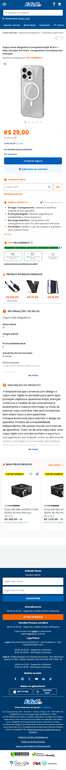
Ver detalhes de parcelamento (18, 149)
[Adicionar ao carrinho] (37, 474)
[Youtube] (36, 679)
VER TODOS (54, 465)
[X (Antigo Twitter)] (29, 679)
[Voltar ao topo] (33, 701)
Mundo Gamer (12, 25)
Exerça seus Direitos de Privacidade (33, 746)
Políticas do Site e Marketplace (33, 737)
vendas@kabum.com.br (33, 634)
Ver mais (8, 234)
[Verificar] (20, 754)
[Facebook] (15, 679)
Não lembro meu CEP (13, 194)
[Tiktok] (51, 679)
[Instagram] (22, 679)
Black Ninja (30, 25)
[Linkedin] (43, 679)
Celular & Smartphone (29, 33)
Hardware (44, 25)
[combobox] (33, 13)
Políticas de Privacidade (33, 742)
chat (34, 631)
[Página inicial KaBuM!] (33, 4)
